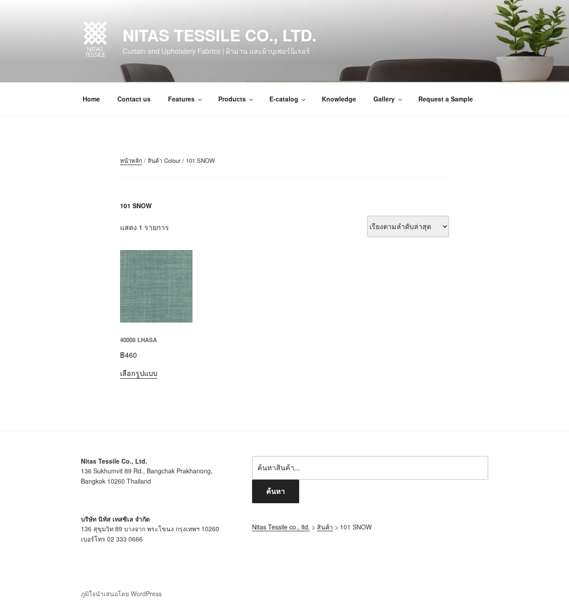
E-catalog (283, 98)
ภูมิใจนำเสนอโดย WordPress (121, 593)
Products (232, 98)
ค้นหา (275, 491)
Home (91, 98)
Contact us (134, 98)
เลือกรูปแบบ (138, 373)
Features (181, 98)
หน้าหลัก (131, 160)
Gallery (384, 98)
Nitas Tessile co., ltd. (220, 34)
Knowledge (339, 98)
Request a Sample (445, 98)
